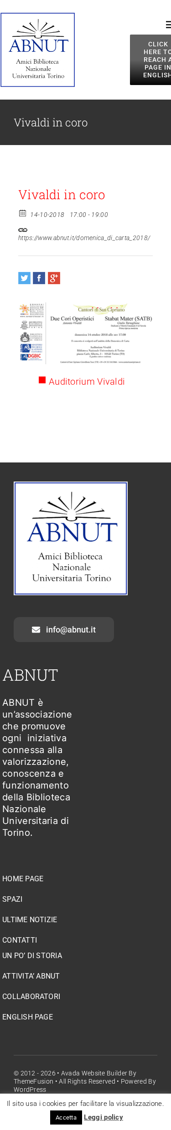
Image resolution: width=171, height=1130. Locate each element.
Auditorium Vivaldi (87, 381)
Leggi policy (103, 1117)
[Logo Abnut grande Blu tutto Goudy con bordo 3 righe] (37, 16)
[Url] (23, 227)
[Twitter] (24, 278)
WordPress (30, 1089)
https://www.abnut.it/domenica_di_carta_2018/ (84, 237)
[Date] (23, 212)
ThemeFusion (33, 1081)
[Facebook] (39, 278)
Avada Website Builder (94, 1073)
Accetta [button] (66, 1117)
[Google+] (54, 278)
